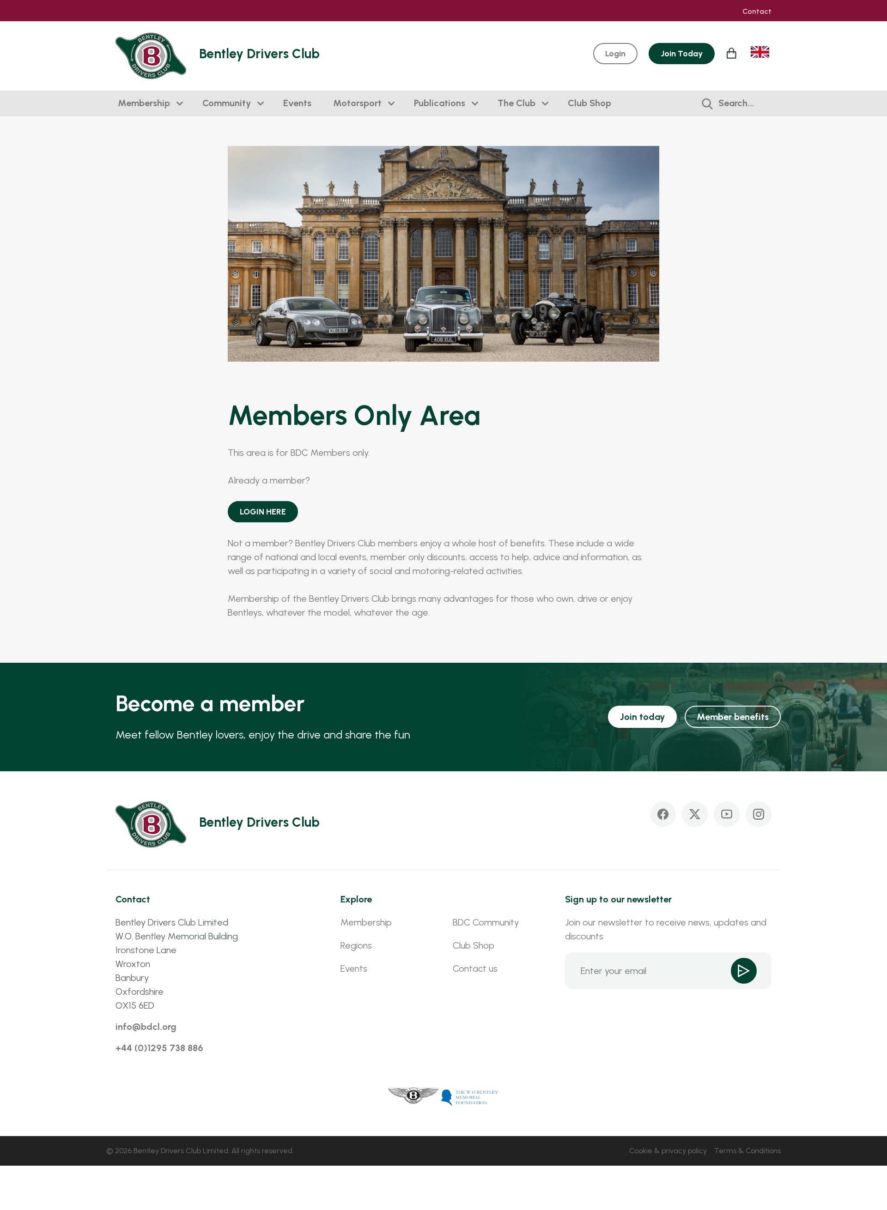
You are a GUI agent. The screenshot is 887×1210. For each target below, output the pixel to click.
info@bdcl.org (145, 1026)
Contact (757, 11)
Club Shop (589, 103)
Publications (439, 103)
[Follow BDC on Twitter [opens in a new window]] (695, 814)
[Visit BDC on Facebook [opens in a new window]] (663, 814)
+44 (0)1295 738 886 (159, 1047)
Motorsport (357, 103)
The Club (516, 103)
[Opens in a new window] (413, 1096)
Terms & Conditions (747, 1150)
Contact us (475, 968)
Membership (144, 103)
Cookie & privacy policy (668, 1150)
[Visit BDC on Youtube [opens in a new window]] (727, 814)
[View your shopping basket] (733, 53)
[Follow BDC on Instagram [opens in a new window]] (759, 814)
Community (226, 103)
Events (297, 103)
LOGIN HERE (263, 512)
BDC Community (486, 922)
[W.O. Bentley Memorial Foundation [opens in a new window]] (470, 1096)
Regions (356, 945)
